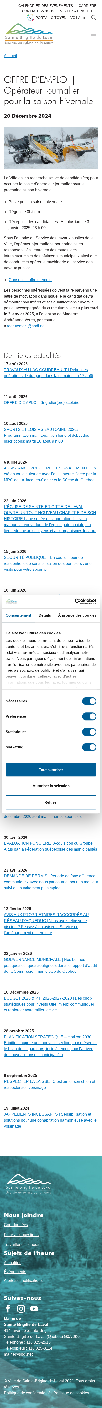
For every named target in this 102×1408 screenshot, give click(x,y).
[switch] (89, 716)
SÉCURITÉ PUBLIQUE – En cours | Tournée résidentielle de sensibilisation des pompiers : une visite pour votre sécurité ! (48, 563)
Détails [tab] (45, 615)
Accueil (10, 56)
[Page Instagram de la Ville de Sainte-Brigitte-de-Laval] (21, 1309)
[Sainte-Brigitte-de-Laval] (28, 34)
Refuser (51, 802)
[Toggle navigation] (93, 34)
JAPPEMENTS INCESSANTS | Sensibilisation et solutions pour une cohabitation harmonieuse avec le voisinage (50, 1120)
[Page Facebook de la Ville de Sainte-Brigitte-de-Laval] (8, 1309)
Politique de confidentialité (27, 1393)
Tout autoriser (51, 770)
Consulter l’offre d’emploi (30, 280)
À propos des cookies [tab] (77, 615)
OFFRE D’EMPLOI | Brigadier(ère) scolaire (41, 403)
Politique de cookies (71, 1393)
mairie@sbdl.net (18, 1354)
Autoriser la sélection (51, 786)
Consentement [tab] (18, 615)
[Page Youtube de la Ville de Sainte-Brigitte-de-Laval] (34, 1309)
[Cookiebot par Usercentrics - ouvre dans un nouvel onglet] (74, 601)
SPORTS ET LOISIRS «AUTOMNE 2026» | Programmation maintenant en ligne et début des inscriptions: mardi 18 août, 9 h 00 (46, 435)
